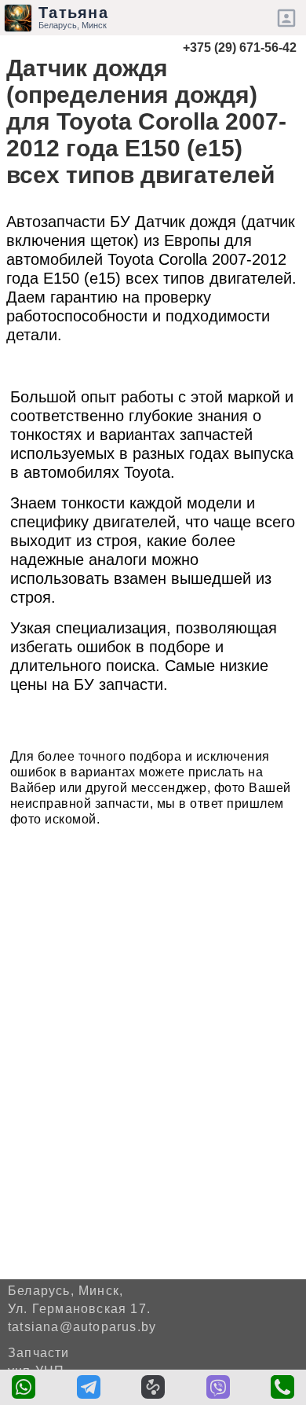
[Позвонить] (282, 1387)
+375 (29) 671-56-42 (240, 47)
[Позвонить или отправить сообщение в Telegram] (88, 1387)
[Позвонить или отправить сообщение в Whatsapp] (23, 1387)
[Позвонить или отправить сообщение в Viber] (218, 1387)
